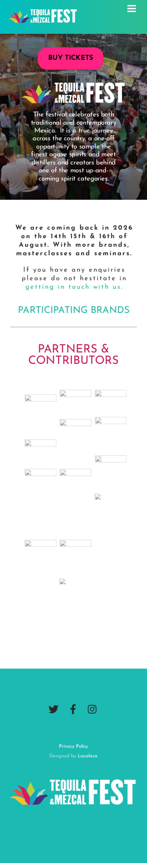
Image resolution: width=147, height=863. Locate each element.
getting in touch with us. (74, 287)
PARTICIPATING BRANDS (74, 310)
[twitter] (53, 709)
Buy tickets (70, 58)
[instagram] (92, 709)
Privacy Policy (73, 746)
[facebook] (73, 709)
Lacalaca (87, 756)
